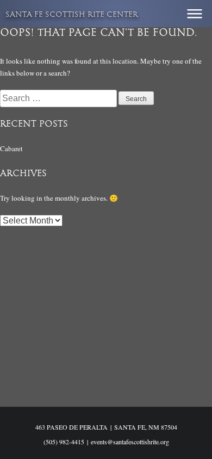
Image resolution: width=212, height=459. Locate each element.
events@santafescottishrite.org (130, 441)
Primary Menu (194, 13)
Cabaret (11, 148)
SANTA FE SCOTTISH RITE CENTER (71, 15)
